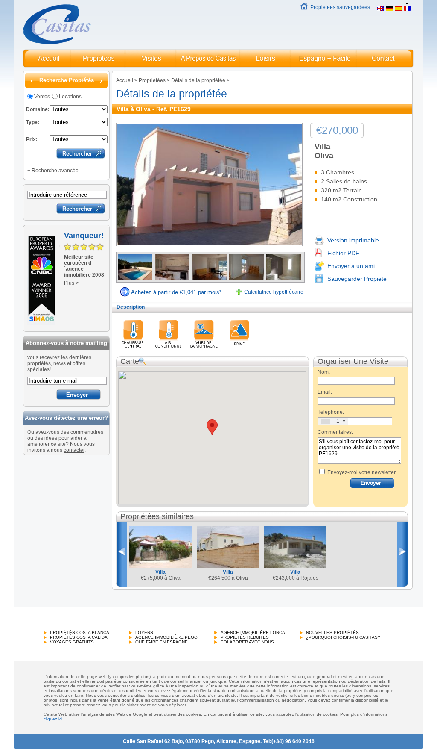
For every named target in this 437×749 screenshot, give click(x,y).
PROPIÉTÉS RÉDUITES (245, 637)
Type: (32, 122)
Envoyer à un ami (351, 265)
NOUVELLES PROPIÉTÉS (332, 632)
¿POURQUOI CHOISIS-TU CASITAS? (343, 637)
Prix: (32, 139)
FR (417, 7)
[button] (212, 427)
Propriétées (152, 80)
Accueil (124, 80)
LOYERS (144, 632)
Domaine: (38, 109)
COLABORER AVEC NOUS (247, 642)
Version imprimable (353, 240)
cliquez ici (53, 719)
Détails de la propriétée (198, 80)
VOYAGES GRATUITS (72, 642)
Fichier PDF (343, 253)
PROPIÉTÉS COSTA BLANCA (79, 632)
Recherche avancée (55, 171)
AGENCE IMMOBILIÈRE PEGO (166, 637)
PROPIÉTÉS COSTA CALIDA (79, 637)
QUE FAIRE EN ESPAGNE (161, 642)
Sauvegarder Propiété (357, 278)
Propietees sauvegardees (340, 7)
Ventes (42, 97)
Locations (70, 97)
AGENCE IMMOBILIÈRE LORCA (253, 632)
